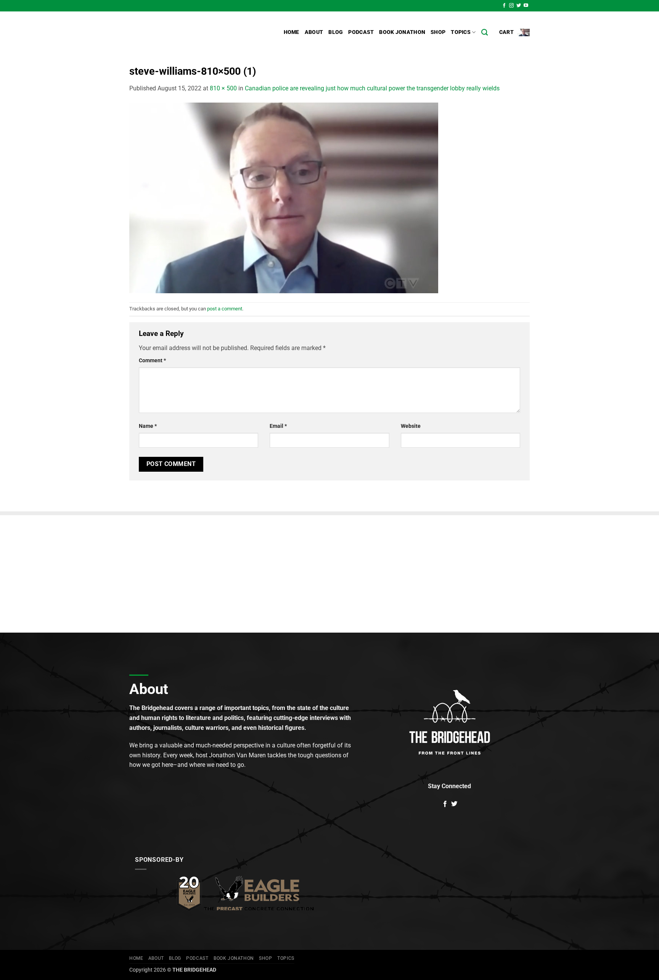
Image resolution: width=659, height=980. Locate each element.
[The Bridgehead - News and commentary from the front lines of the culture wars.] (180, 32)
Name (148, 426)
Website (411, 426)
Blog (335, 32)
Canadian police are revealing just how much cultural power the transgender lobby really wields (372, 88)
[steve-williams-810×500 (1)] (283, 197)
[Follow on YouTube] (526, 5)
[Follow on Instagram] (511, 5)
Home (291, 32)
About (314, 32)
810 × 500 (223, 88)
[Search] (484, 32)
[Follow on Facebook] (504, 5)
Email (278, 426)
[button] (514, 32)
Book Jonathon (402, 32)
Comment (152, 360)
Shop (438, 32)
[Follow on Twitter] (518, 5)
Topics (461, 32)
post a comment (224, 309)
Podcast (361, 32)
